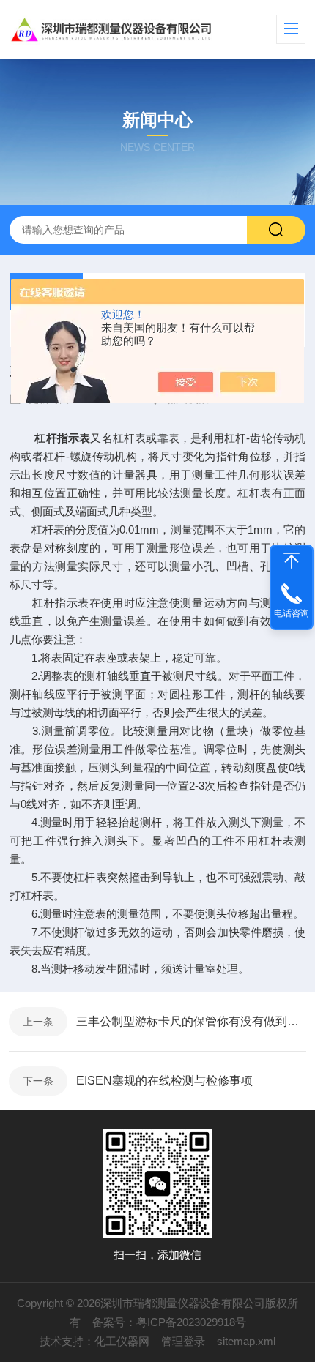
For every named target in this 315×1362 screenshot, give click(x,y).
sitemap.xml (246, 1341)
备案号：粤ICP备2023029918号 (169, 1322)
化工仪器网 (121, 1341)
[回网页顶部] (291, 560)
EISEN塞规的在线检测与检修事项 (164, 1080)
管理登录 (183, 1341)
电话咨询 (291, 613)
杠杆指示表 (62, 438)
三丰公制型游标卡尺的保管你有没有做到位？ (191, 1021)
